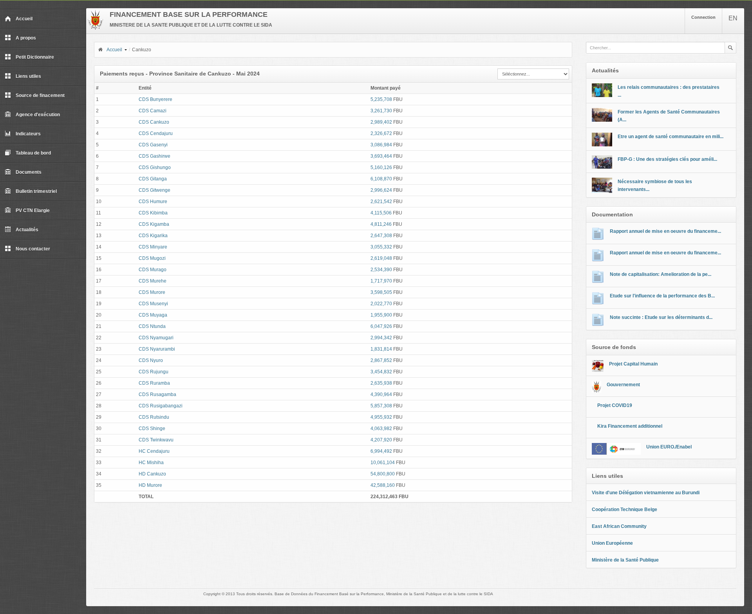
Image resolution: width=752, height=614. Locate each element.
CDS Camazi (152, 110)
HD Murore (150, 485)
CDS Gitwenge (154, 190)
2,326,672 (381, 133)
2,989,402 (381, 122)
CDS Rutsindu (154, 417)
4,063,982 (381, 428)
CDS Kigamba (154, 224)
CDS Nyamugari (156, 337)
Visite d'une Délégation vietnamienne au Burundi (646, 492)
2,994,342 (381, 337)
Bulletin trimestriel (36, 191)
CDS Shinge (152, 428)
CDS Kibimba (153, 213)
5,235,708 (381, 99)
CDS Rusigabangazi (161, 406)
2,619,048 (381, 258)
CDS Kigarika (153, 235)
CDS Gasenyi (153, 145)
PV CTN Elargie (33, 210)
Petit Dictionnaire (35, 57)
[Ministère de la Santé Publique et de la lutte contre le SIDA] (95, 28)
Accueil (24, 19)
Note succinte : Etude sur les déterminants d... (661, 317)
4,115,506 (381, 213)
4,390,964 (381, 394)
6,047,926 (381, 326)
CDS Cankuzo (154, 122)
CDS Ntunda (152, 326)
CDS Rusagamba (157, 394)
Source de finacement (40, 95)
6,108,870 (381, 179)
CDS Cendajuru (156, 133)
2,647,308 (381, 235)
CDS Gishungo (155, 167)
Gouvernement (623, 384)
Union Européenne (612, 543)
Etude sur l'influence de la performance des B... (662, 296)
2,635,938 (381, 383)
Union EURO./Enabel (669, 447)
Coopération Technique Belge (624, 509)
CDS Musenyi (153, 303)
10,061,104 (383, 462)
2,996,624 (381, 190)
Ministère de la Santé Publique (625, 560)
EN (733, 18)
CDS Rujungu (153, 372)
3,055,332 (381, 247)
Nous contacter (33, 249)
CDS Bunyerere (155, 99)
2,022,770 (381, 303)
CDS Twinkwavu (156, 440)
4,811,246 (381, 224)
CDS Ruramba (154, 383)
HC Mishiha (151, 462)
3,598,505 (381, 292)
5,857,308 (381, 406)
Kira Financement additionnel (629, 426)
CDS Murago (152, 269)
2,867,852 (381, 360)
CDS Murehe (152, 281)
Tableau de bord (33, 153)
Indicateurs (28, 134)
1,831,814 (381, 349)
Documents (29, 172)
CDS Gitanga (153, 179)
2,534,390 (381, 269)
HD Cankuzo (152, 474)
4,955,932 (381, 417)
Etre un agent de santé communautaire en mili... (670, 136)
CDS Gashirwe (154, 156)
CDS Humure (153, 201)
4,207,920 (381, 440)
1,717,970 (381, 281)
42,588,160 (383, 485)
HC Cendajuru (154, 451)
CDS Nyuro (151, 360)
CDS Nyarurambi (157, 349)
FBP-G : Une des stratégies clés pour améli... (667, 159)
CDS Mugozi (152, 258)
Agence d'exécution (38, 114)
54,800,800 (383, 474)
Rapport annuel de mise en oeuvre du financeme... (665, 231)
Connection (703, 17)
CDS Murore (152, 292)
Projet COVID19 (614, 405)
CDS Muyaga (153, 315)
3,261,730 (381, 110)
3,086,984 (381, 145)
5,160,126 (381, 167)
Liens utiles (28, 76)
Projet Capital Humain (633, 364)
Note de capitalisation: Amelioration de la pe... (660, 274)
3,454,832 (381, 372)
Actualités (27, 229)
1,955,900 (381, 315)
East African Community (619, 526)
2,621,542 (381, 201)
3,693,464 (381, 156)
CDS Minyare (153, 247)
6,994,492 (381, 451)
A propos (26, 38)
